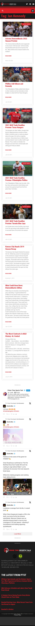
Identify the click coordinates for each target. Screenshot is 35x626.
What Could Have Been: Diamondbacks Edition (14, 286)
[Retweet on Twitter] (6, 403)
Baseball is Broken (7, 609)
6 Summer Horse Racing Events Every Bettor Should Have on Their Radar (15, 596)
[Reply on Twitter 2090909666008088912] (4, 497)
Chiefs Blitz (10, 406)
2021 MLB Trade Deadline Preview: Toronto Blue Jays (15, 222)
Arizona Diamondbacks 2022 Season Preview (16, 40)
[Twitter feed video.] (13, 436)
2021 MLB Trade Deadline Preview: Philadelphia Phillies (16, 179)
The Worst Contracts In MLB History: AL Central (15, 335)
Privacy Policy (17, 615)
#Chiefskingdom (8, 411)
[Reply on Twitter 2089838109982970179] (4, 529)
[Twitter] (27, 4)
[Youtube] (33, 4)
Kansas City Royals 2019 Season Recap (14, 248)
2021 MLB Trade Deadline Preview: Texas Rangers (15, 126)
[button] (32, 10)
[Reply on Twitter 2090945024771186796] (4, 414)
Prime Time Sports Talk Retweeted (15, 403)
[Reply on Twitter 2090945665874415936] (4, 446)
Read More (8, 56)
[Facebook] (30, 4)
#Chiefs (16, 411)
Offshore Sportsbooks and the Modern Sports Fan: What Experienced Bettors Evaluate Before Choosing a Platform (16, 581)
